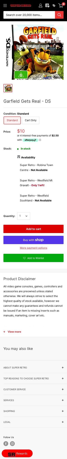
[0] (61, 5)
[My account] (40, 5)
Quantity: (9, 216)
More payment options (33, 247)
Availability (28, 157)
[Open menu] (5, 5)
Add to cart (33, 229)
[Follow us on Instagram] (12, 443)
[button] (33, 258)
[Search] (59, 15)
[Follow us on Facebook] (5, 443)
